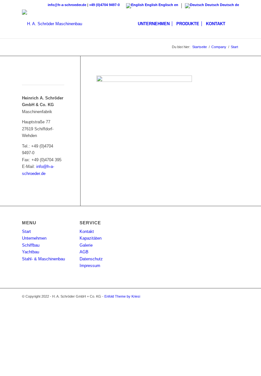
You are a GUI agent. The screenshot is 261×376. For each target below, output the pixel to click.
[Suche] (234, 24)
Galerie (86, 245)
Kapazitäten (91, 238)
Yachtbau (30, 251)
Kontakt (87, 231)
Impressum (90, 265)
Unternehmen (34, 238)
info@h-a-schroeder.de (67, 5)
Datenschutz (91, 259)
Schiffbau (30, 245)
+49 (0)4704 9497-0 (104, 5)
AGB (84, 251)
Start (26, 231)
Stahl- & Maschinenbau (43, 259)
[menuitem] (154, 24)
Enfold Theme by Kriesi (122, 296)
